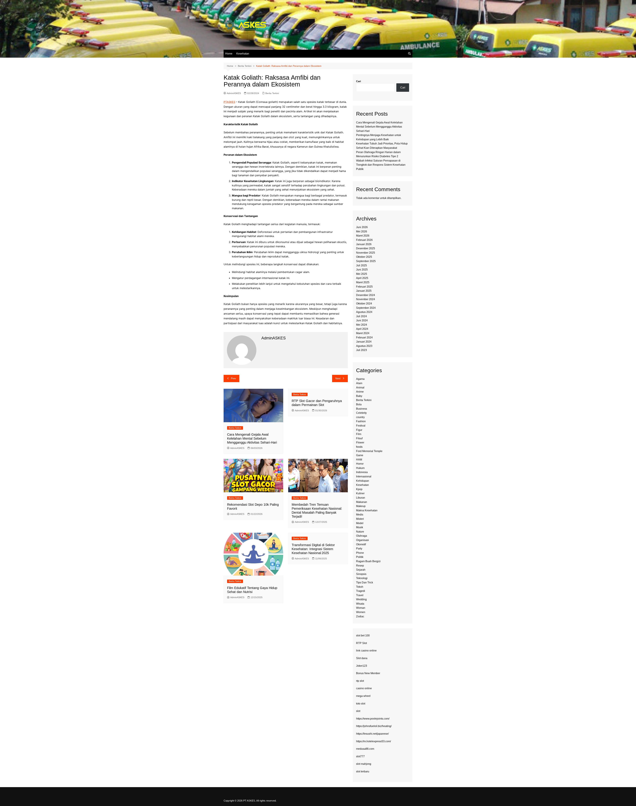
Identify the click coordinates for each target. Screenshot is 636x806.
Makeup (361, 506)
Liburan (360, 497)
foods (359, 446)
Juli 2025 (361, 265)
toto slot (360, 703)
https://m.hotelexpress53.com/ (373, 741)
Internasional (363, 476)
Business (361, 408)
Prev (233, 378)
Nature (360, 531)
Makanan (361, 502)
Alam (359, 383)
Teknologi (362, 578)
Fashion (361, 421)
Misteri (360, 518)
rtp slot (360, 680)
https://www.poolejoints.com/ (372, 718)
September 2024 (366, 307)
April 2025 (362, 278)
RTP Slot (361, 643)
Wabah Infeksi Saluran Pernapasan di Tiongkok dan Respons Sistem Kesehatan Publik (380, 164)
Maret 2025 (362, 282)
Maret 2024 (362, 333)
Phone (360, 552)
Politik (359, 557)
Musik (359, 527)
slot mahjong (363, 763)
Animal (360, 387)
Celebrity (361, 412)
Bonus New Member (368, 673)
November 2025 (365, 252)
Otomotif (361, 544)
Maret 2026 (362, 235)
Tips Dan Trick (364, 582)
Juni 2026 (362, 227)
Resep (360, 565)
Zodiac (360, 616)
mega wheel (363, 696)
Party (359, 548)
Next (338, 378)
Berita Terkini (272, 93)
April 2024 (362, 328)
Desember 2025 (365, 248)
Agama (360, 378)
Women (360, 612)
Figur (359, 430)
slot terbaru (362, 771)
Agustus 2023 (364, 346)
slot (358, 711)
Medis (359, 514)
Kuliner (360, 493)
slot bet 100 (363, 635)
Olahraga (361, 535)
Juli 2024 (361, 316)
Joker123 (361, 665)
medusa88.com (365, 748)
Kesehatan (242, 53)
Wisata (360, 603)
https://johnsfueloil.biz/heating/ (374, 726)
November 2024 (365, 299)
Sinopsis (361, 574)
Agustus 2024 (364, 312)
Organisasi (362, 540)
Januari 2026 (363, 244)
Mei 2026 (361, 231)
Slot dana (361, 658)
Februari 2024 (364, 337)
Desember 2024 (365, 295)
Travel (359, 595)
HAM (359, 459)
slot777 (360, 756)
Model (359, 523)
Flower (360, 442)
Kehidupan (362, 480)
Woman (360, 607)
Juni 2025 (362, 269)
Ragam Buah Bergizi (368, 561)
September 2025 (366, 261)
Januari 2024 (363, 341)
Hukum (360, 468)
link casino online (366, 650)
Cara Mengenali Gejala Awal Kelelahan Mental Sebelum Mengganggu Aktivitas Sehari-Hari (252, 438)
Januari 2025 (363, 290)
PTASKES (229, 102)
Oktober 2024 (364, 303)
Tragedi (360, 591)
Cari (358, 81)
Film (358, 434)
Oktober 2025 (364, 256)
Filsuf (359, 438)
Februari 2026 (364, 240)
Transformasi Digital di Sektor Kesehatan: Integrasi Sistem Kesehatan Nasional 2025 (313, 549)
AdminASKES (234, 93)
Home (228, 53)
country (360, 417)
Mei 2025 (361, 273)
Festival (360, 425)
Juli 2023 (361, 350)
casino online (364, 688)
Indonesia (362, 472)
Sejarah (360, 569)
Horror (360, 463)
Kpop (359, 489)
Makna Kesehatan (366, 510)
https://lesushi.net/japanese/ (372, 733)
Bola (359, 404)
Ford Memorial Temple (369, 451)
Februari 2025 (364, 286)
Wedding (361, 599)
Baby (359, 396)
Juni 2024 (362, 320)
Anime (360, 391)
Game (359, 455)
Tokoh (359, 586)
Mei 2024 (361, 324)
